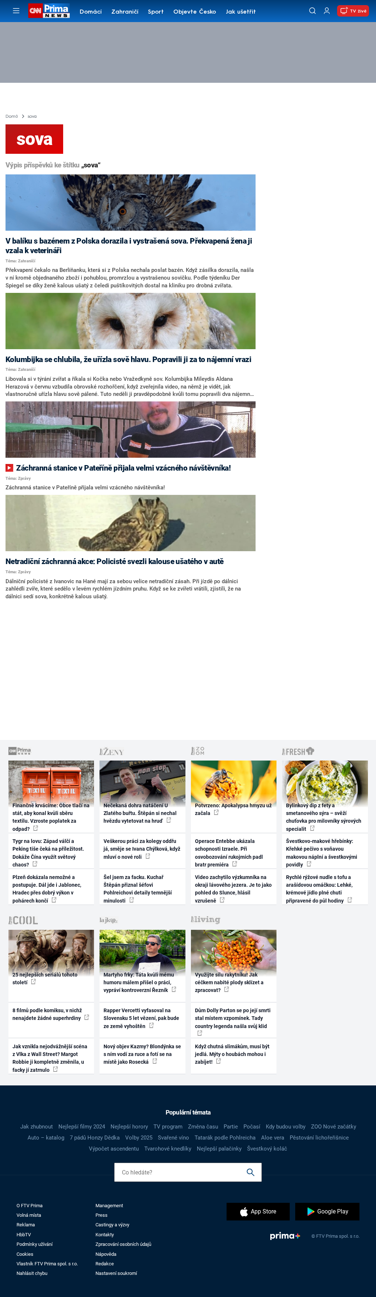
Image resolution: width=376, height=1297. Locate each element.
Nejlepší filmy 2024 (81, 1126)
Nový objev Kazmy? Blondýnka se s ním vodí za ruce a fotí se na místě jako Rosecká (142, 1054)
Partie (231, 1126)
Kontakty (104, 1234)
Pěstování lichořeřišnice (319, 1137)
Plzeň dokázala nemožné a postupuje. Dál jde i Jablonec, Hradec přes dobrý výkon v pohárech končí (46, 889)
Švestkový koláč (267, 1148)
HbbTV (24, 1234)
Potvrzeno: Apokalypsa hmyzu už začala (233, 809)
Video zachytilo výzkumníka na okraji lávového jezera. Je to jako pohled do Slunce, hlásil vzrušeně (233, 889)
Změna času (203, 1126)
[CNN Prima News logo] (49, 10)
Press (101, 1215)
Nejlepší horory (129, 1126)
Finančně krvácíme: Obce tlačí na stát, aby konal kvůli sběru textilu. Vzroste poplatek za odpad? (51, 817)
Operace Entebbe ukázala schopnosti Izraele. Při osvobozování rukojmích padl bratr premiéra (229, 853)
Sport (156, 12)
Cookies (25, 1254)
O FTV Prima (30, 1205)
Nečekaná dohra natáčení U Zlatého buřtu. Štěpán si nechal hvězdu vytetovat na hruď (140, 813)
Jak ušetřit (241, 12)
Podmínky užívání (35, 1244)
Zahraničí (124, 12)
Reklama (26, 1224)
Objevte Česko (194, 12)
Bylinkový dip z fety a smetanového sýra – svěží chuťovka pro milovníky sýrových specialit (323, 817)
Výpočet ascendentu (114, 1148)
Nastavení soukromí (116, 1273)
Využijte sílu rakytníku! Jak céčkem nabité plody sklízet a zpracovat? (229, 982)
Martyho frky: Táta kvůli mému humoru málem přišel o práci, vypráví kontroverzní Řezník (139, 982)
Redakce (104, 1263)
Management (109, 1205)
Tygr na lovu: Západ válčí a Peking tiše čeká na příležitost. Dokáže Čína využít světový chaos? (48, 853)
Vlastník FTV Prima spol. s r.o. (47, 1263)
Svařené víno (173, 1137)
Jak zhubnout (36, 1126)
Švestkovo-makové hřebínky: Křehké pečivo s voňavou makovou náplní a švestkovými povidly (321, 853)
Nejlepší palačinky (219, 1148)
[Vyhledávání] (312, 10)
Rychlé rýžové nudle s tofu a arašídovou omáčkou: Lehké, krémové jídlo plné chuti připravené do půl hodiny (319, 889)
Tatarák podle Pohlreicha (225, 1137)
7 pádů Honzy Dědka (95, 1137)
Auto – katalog (46, 1137)
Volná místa (29, 1215)
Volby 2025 (138, 1137)
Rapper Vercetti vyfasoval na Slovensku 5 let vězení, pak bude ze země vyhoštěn (141, 1018)
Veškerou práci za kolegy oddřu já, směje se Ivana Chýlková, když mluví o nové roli (142, 849)
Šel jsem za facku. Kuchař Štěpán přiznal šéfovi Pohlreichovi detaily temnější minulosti (138, 889)
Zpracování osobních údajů (123, 1244)
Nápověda (105, 1254)
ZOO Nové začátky (333, 1126)
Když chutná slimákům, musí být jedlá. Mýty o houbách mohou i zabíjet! (232, 1054)
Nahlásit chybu (32, 1273)
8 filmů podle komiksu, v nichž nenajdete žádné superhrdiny (47, 1014)
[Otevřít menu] (16, 10)
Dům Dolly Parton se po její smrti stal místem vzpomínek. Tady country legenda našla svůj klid (233, 1018)
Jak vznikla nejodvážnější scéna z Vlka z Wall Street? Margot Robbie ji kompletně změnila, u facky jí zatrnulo (49, 1058)
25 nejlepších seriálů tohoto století (44, 978)
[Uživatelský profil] (326, 10)
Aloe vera (272, 1137)
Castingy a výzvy (112, 1224)
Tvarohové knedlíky (167, 1148)
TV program (167, 1126)
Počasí (251, 1126)
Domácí (91, 12)
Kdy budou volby (286, 1126)
